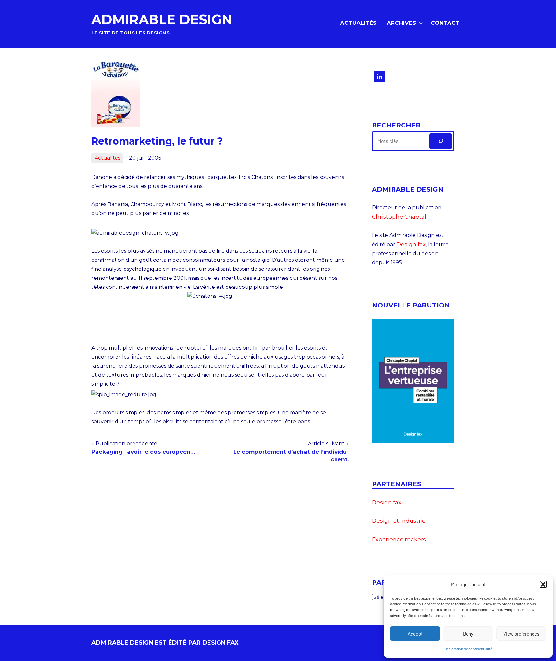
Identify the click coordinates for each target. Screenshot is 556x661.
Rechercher (396, 125)
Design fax (411, 244)
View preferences (521, 634)
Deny (468, 634)
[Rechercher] (440, 141)
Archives (401, 23)
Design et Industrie (399, 520)
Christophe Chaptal (399, 216)
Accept (415, 634)
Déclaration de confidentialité (468, 649)
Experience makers (399, 539)
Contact (445, 23)
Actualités (358, 23)
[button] (543, 584)
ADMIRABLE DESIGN (161, 19)
